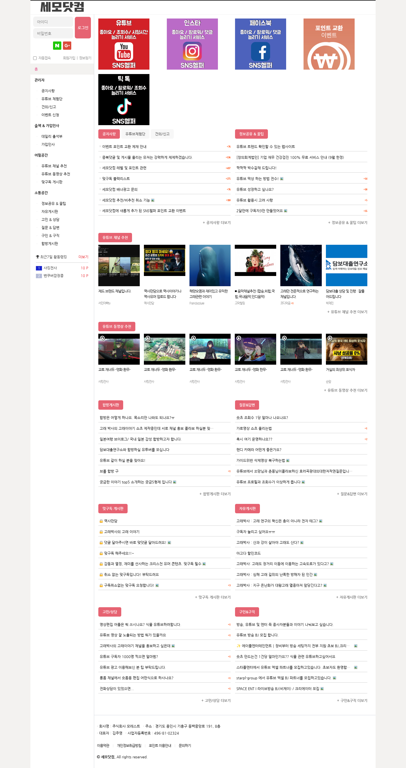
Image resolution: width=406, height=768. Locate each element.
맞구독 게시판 (112, 508)
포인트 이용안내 (160, 745)
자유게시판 (247, 508)
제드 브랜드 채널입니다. (114, 291)
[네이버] (57, 45)
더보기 (83, 257)
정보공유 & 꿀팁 (251, 134)
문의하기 (185, 745)
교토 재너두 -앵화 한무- (251, 369)
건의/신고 (162, 134)
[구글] (67, 45)
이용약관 (103, 745)
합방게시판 (110, 405)
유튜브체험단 (135, 134)
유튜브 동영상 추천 (116, 326)
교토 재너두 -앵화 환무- (114, 369)
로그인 (83, 27)
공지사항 (109, 134)
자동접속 (44, 58)
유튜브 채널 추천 (115, 237)
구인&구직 (247, 612)
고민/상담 (109, 612)
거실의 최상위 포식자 (340, 369)
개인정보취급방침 (129, 745)
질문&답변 (247, 405)
